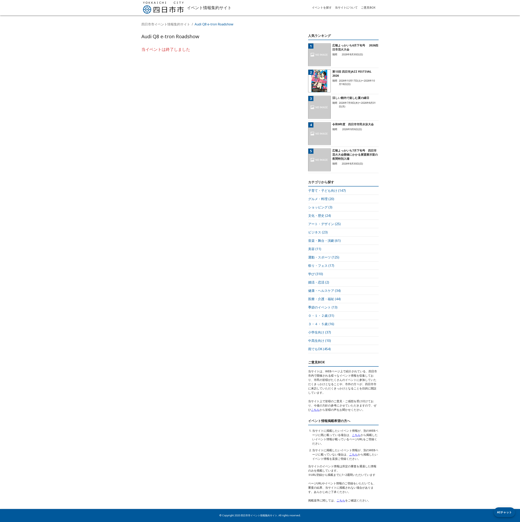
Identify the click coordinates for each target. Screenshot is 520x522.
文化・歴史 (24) (319, 215)
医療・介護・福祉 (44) (324, 299)
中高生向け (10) (319, 340)
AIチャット (504, 512)
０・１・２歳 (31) (321, 315)
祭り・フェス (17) (321, 265)
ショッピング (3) (320, 207)
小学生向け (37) (319, 332)
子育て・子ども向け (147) (327, 190)
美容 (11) (314, 249)
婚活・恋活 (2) (318, 282)
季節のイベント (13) (322, 307)
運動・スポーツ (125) (323, 257)
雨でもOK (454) (319, 349)
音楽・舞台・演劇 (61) (324, 240)
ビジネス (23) (318, 232)
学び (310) (315, 274)
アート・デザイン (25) (324, 224)
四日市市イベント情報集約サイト (165, 24)
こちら (315, 410)
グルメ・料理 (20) (321, 199)
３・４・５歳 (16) (321, 324)
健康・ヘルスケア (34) (324, 290)
